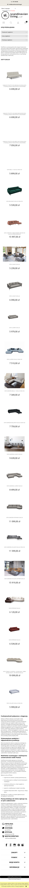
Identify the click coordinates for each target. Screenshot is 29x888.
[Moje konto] (18, 22)
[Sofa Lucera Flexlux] (14, 317)
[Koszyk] (25, 22)
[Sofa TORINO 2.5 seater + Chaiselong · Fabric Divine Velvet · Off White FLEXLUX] (14, 661)
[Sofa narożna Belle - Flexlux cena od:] (14, 380)
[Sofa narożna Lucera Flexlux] (14, 475)
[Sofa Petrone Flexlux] (14, 598)
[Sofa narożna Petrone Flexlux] (14, 507)
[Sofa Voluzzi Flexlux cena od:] (14, 692)
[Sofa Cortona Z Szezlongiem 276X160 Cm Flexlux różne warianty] (14, 222)
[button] (3, 22)
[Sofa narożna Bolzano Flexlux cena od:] (14, 412)
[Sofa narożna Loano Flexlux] (14, 443)
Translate (13, 10)
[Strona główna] (14, 15)
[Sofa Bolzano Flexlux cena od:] (14, 190)
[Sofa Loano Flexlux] (14, 254)
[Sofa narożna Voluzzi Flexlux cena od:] (14, 537)
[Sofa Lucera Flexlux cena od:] (14, 349)
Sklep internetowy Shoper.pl (14, 879)
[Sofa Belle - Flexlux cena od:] (14, 161)
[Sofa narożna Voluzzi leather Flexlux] (14, 568)
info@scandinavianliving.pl (15, 4)
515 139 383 (15, 1)
